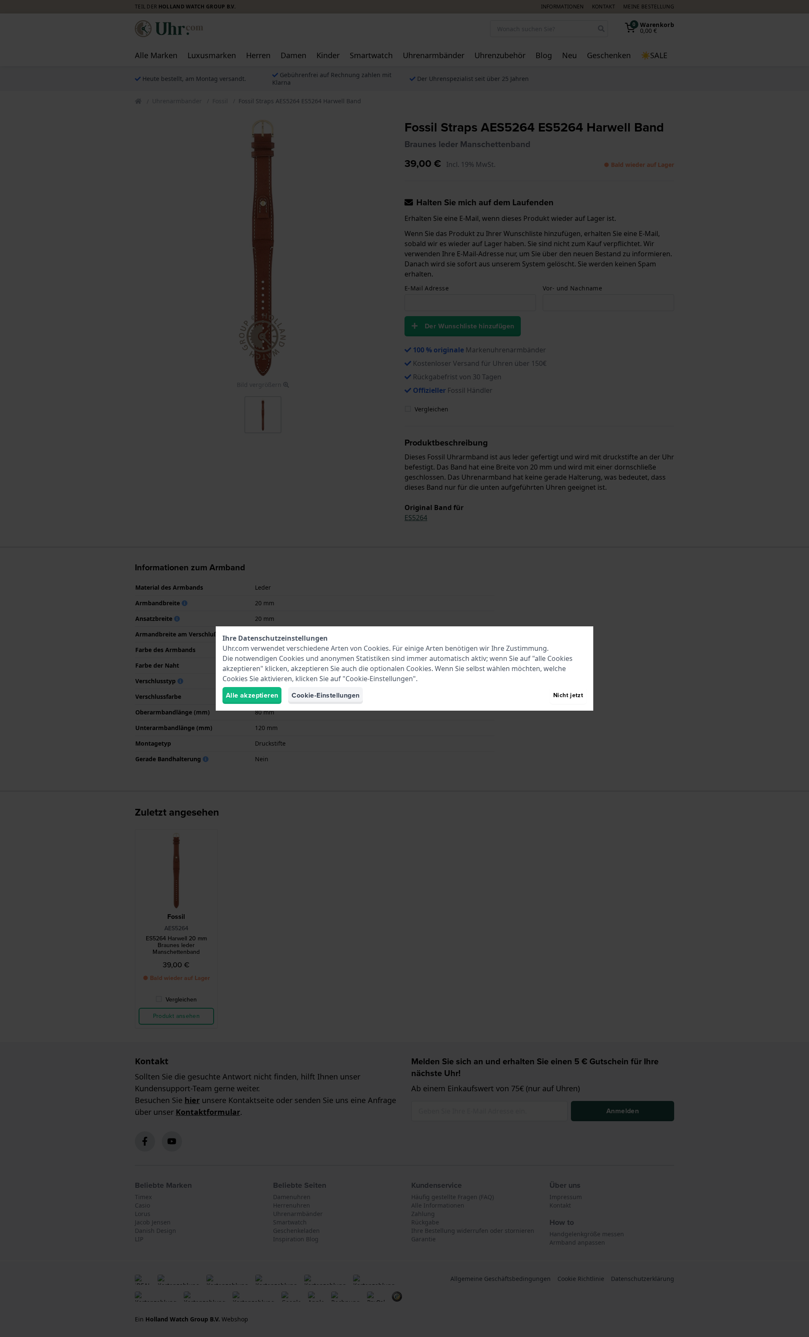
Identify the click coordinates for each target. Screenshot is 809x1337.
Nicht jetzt (568, 695)
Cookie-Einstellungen (325, 695)
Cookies (376, 648)
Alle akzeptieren (252, 695)
